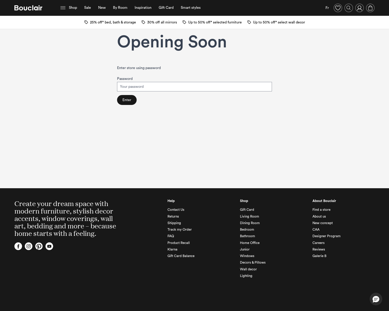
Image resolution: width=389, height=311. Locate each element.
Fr (327, 8)
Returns (173, 216)
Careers (318, 243)
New (102, 7)
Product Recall (178, 243)
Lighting (246, 276)
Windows (247, 256)
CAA (315, 229)
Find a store (321, 209)
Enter (126, 100)
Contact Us (175, 209)
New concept (322, 223)
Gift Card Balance (180, 256)
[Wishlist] (338, 8)
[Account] (359, 8)
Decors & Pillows (253, 262)
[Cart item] (370, 8)
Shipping (174, 223)
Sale (87, 7)
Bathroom (247, 236)
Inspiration (143, 7)
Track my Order (179, 229)
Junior (245, 249)
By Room (120, 7)
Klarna (172, 249)
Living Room (249, 216)
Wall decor (248, 269)
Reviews (318, 249)
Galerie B (319, 256)
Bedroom (247, 229)
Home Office (250, 243)
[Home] (28, 8)
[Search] (348, 8)
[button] (376, 299)
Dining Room (250, 223)
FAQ (170, 236)
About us (319, 216)
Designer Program (326, 236)
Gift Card (166, 7)
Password (125, 79)
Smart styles (191, 7)
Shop (73, 7)
